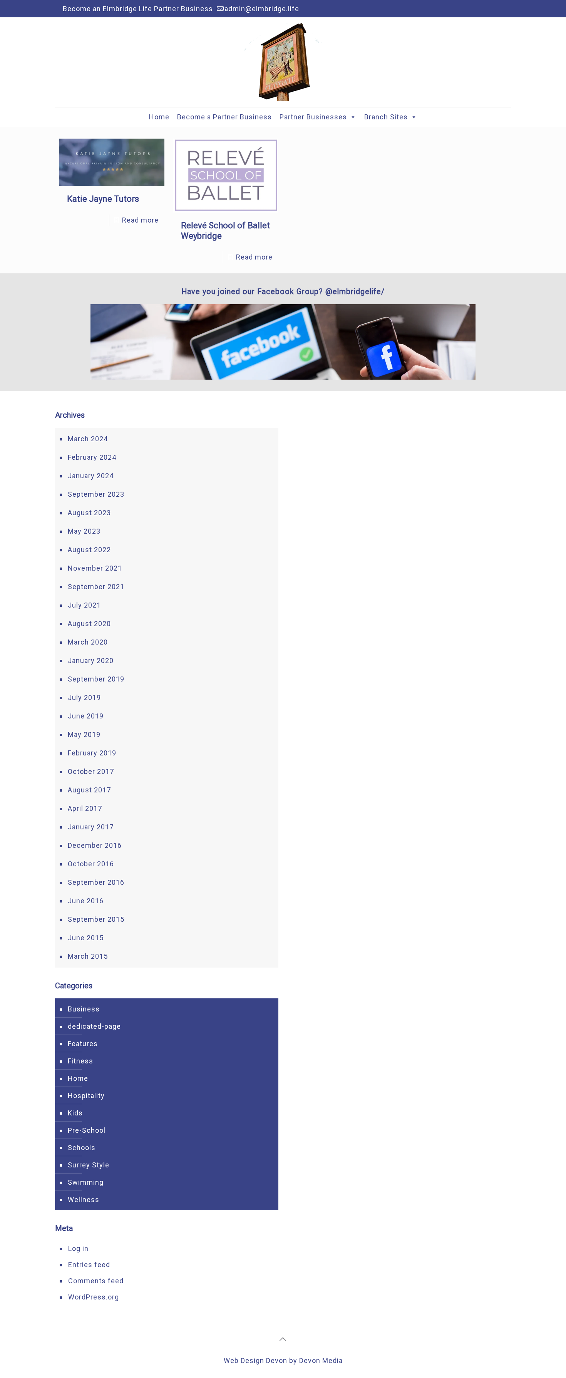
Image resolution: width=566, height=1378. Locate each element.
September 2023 (96, 494)
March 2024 (88, 439)
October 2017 (91, 771)
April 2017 (85, 808)
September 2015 (96, 919)
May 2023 (84, 531)
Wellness (83, 1199)
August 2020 (89, 624)
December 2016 (95, 845)
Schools (81, 1148)
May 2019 (84, 734)
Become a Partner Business (224, 117)
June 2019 (86, 716)
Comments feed (96, 1281)
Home (159, 117)
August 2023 (89, 513)
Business (84, 1009)
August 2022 (89, 550)
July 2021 (84, 605)
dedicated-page (94, 1026)
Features (83, 1044)
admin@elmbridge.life (261, 9)
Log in (78, 1248)
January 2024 (91, 476)
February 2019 (92, 753)
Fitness (80, 1061)
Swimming (86, 1182)
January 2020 (91, 660)
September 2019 (96, 679)
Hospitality (86, 1096)
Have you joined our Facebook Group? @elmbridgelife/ (283, 291)
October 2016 (91, 864)
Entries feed (89, 1265)
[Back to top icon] (283, 1339)
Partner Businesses (313, 117)
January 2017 (91, 827)
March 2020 (88, 642)
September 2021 (96, 587)
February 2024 (92, 457)
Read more (140, 220)
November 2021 (95, 568)
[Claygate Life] (283, 62)
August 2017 (89, 790)
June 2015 (86, 938)
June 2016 (86, 901)
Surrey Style (88, 1165)
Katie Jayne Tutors (103, 199)
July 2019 (84, 697)
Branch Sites (386, 117)
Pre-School (86, 1130)
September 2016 (96, 882)
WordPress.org (93, 1297)
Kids (75, 1113)
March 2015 (88, 956)
